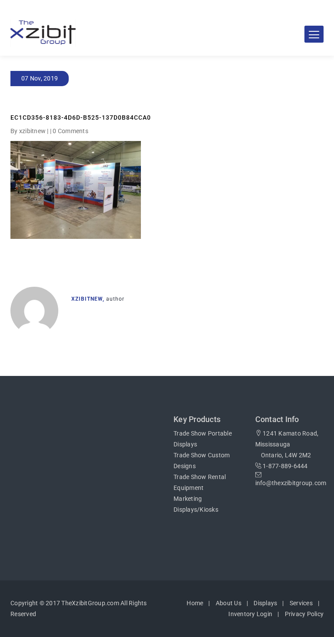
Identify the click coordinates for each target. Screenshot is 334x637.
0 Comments (70, 130)
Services (301, 603)
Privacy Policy (304, 613)
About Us (228, 603)
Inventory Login (250, 613)
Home (195, 603)
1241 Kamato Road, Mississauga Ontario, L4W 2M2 (287, 444)
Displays (265, 603)
